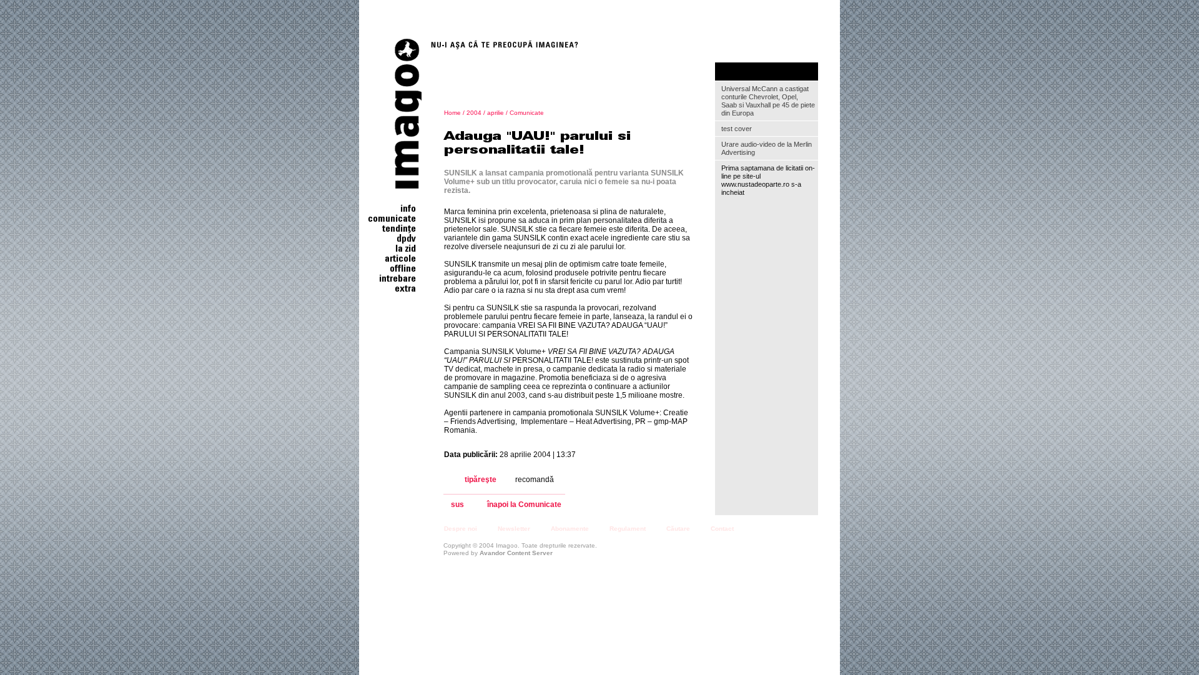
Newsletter (514, 528)
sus (457, 505)
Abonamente (570, 528)
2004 (473, 112)
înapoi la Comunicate (524, 505)
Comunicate (527, 112)
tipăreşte (480, 479)
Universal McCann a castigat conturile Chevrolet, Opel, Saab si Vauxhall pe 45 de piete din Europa (768, 101)
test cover (736, 128)
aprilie (495, 112)
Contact (722, 528)
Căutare (678, 528)
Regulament (627, 528)
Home (452, 112)
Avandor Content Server (516, 552)
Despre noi (460, 528)
